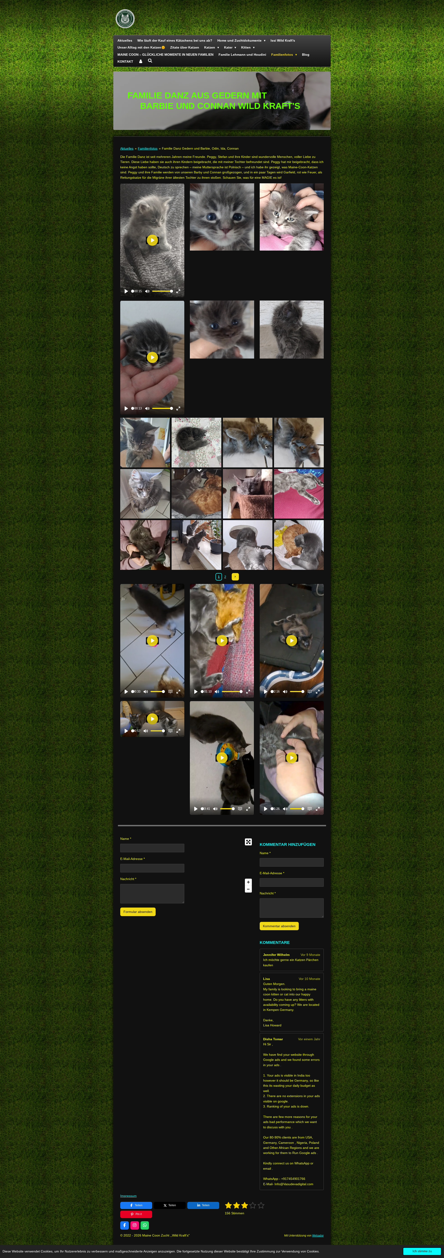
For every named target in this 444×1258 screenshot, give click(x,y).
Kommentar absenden (279, 926)
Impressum (128, 1196)
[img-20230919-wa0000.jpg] (247, 493)
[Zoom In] (248, 882)
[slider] (132, 291)
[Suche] (150, 61)
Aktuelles (126, 148)
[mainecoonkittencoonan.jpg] (196, 442)
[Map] (222, 865)
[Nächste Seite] (235, 576)
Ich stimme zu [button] (422, 1251)
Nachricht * (128, 879)
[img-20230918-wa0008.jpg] (196, 493)
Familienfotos (147, 148)
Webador (318, 1235)
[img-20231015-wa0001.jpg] (299, 493)
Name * (125, 839)
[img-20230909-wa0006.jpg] (299, 442)
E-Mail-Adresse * (132, 859)
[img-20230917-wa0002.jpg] (145, 493)
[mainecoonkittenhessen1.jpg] (145, 545)
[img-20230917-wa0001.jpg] (145, 442)
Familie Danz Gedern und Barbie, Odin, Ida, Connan (200, 148)
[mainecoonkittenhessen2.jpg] (196, 545)
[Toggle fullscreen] (248, 841)
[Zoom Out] (248, 889)
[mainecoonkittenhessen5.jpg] (299, 545)
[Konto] (140, 61)
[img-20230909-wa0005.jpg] (247, 442)
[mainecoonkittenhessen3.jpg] (247, 545)
